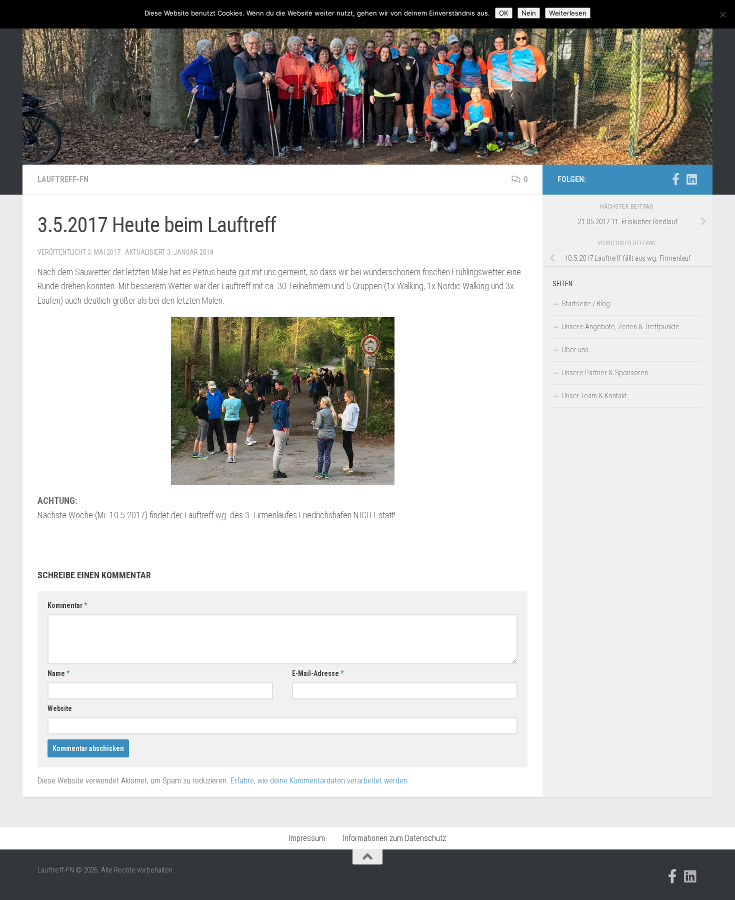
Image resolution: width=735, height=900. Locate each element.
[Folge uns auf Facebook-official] (676, 179)
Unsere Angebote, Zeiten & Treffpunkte (621, 326)
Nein (529, 13)
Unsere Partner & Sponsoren (605, 372)
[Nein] (723, 15)
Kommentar (67, 605)
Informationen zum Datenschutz (394, 838)
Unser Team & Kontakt (594, 395)
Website (60, 708)
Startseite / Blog (586, 303)
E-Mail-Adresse (318, 673)
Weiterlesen (567, 13)
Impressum (307, 838)
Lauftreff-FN (63, 179)
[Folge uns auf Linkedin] (692, 179)
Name (59, 673)
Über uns (575, 349)
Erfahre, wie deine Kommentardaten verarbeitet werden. (320, 780)
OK (503, 13)
